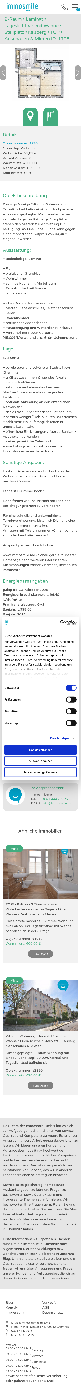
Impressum (15, 1312)
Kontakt (12, 1307)
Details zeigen (59, 738)
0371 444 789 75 (55, 799)
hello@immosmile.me (56, 803)
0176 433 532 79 (22, 1335)
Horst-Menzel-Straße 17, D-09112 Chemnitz (40, 1327)
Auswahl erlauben (40, 761)
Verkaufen (50, 1303)
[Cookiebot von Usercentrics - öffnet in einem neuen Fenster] (60, 622)
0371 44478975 (21, 1331)
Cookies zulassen (40, 749)
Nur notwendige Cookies (40, 772)
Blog (9, 1303)
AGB (46, 1307)
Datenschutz (52, 1312)
